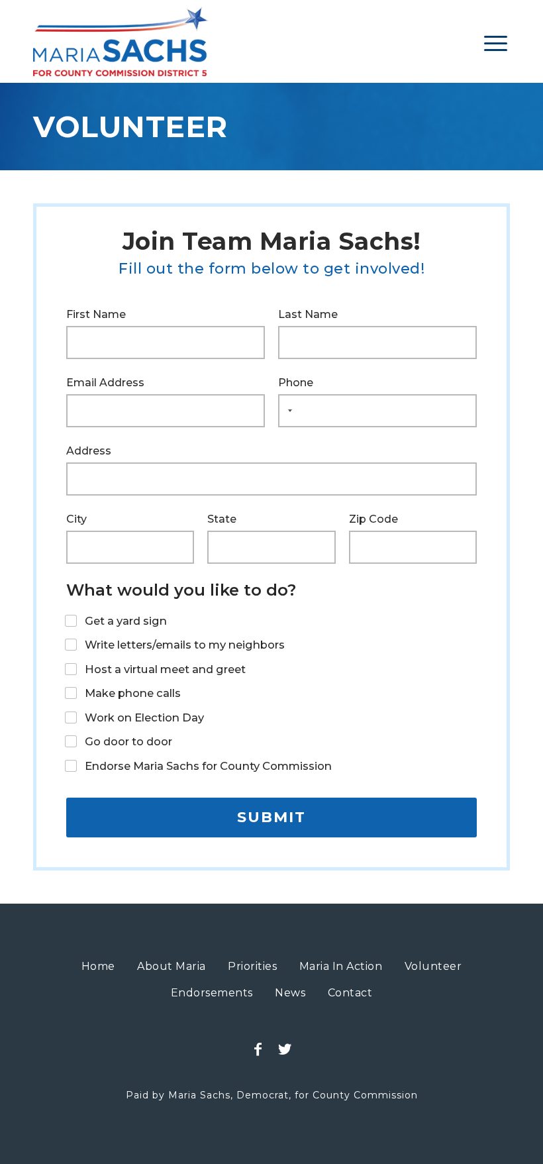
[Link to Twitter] (285, 1049)
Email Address (105, 382)
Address (88, 451)
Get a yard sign (126, 620)
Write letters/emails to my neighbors (185, 644)
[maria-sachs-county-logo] (121, 41)
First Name (96, 314)
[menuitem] (495, 43)
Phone (295, 382)
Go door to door (128, 741)
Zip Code (373, 519)
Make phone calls (133, 693)
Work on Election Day (144, 717)
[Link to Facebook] (258, 1049)
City (76, 519)
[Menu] (495, 43)
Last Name (308, 314)
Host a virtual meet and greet (165, 669)
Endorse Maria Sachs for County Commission (208, 765)
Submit (271, 817)
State (221, 519)
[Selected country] (287, 410)
